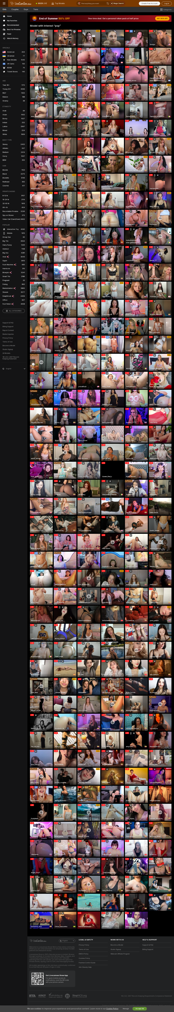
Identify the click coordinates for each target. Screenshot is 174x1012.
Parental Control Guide (87, 963)
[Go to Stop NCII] (79, 996)
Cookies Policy (84, 958)
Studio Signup (8, 349)
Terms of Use (7, 342)
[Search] (108, 3)
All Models (6, 353)
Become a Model (9, 346)
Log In (166, 3)
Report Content (8, 330)
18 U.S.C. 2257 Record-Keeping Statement (11, 358)
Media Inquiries (8, 334)
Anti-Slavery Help (85, 967)
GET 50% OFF (162, 18)
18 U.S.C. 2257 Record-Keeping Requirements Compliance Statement (146, 996)
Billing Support (8, 326)
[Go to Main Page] (21, 3)
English (65, 941)
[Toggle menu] (4, 3)
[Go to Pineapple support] (67, 996)
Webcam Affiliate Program (120, 954)
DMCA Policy (83, 954)
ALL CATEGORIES (15, 311)
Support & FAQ (8, 323)
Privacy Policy (8, 338)
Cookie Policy (112, 1009)
